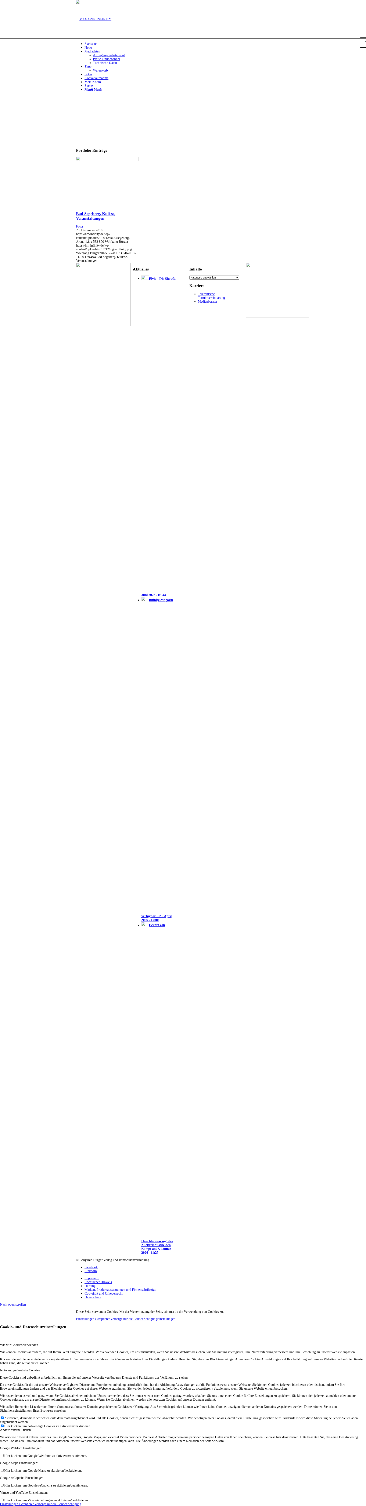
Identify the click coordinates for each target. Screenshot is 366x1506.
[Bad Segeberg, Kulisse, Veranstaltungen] (107, 159)
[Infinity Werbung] (277, 316)
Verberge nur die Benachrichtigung (133, 1319)
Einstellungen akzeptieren (93, 1319)
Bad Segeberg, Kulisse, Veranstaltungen (95, 216)
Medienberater (207, 301)
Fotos (79, 226)
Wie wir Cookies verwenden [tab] (19, 1345)
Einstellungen (166, 1319)
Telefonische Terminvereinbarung (211, 295)
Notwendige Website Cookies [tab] (20, 1370)
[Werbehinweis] (103, 325)
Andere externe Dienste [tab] (16, 1430)
